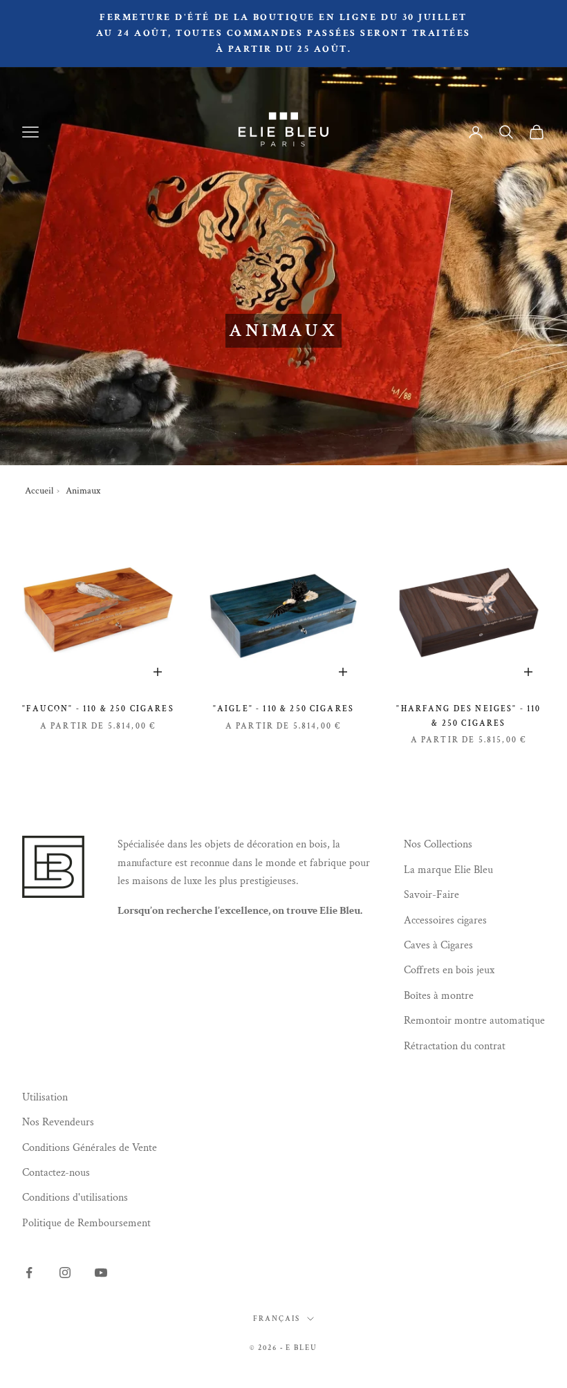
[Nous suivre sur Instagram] (65, 1272)
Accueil (39, 491)
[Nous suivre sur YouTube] (101, 1272)
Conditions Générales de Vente (89, 1148)
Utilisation (45, 1097)
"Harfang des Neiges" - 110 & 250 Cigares (468, 716)
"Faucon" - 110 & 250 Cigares (98, 709)
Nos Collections (438, 844)
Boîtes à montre (439, 995)
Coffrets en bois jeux (449, 970)
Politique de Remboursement (86, 1223)
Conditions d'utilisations (75, 1197)
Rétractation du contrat (454, 1046)
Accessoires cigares (445, 920)
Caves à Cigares (438, 945)
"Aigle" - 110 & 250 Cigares (283, 709)
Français (276, 1319)
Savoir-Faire (431, 895)
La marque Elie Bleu (448, 870)
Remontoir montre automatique (474, 1020)
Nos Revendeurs (58, 1122)
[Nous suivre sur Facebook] (29, 1272)
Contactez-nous (56, 1172)
